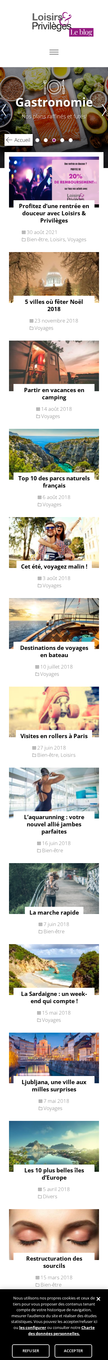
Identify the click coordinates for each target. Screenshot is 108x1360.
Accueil (22, 139)
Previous (3, 117)
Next (104, 117)
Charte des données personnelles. (61, 1330)
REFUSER (30, 1350)
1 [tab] (37, 140)
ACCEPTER (73, 1350)
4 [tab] (62, 140)
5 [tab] (71, 140)
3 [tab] (54, 140)
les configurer (32, 1327)
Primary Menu (54, 52)
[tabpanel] (54, 117)
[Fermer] (98, 1298)
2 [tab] (46, 140)
